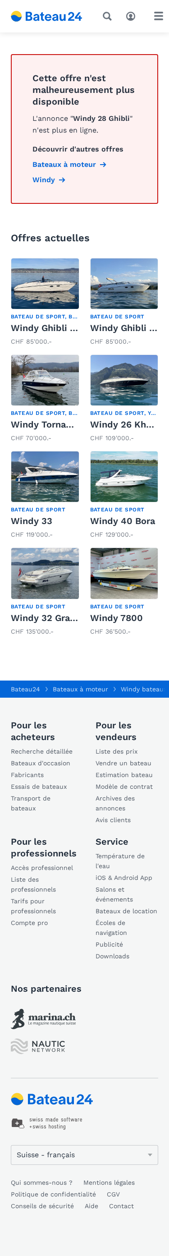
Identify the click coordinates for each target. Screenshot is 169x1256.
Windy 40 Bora (122, 520)
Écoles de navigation (111, 927)
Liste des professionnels (33, 884)
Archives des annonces (115, 803)
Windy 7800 (116, 617)
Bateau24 (25, 689)
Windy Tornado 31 (50, 424)
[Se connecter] (133, 15)
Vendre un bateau (123, 763)
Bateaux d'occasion (40, 763)
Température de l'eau (120, 861)
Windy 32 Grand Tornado (65, 617)
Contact (121, 1206)
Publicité (109, 944)
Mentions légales (109, 1182)
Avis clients (113, 820)
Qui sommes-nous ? (42, 1182)
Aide (91, 1206)
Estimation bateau (124, 774)
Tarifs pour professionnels (33, 906)
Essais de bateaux (39, 786)
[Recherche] (109, 16)
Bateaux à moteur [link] (64, 164)
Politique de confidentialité (53, 1194)
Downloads (112, 956)
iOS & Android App (124, 877)
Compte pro (29, 922)
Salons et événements (114, 894)
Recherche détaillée (42, 751)
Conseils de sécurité (42, 1206)
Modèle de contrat (124, 786)
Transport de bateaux (30, 803)
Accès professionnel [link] (42, 867)
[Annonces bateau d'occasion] (47, 16)
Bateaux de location (126, 911)
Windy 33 (31, 520)
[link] (45, 302)
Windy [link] (43, 179)
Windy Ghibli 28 (46, 327)
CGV (113, 1194)
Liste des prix (116, 751)
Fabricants (27, 774)
